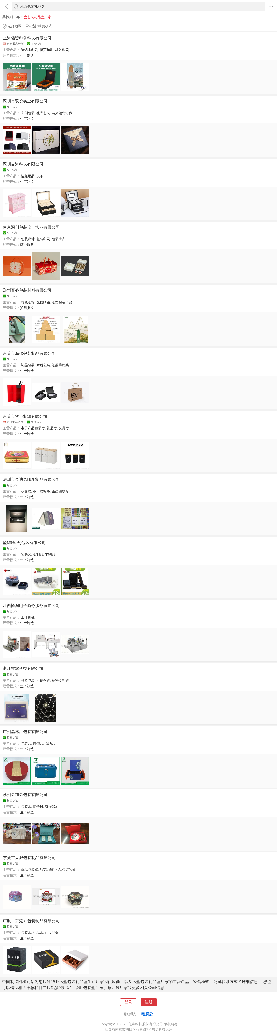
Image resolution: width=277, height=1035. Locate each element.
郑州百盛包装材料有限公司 (27, 290)
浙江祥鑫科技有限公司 (23, 668)
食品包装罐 (29, 869)
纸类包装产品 (62, 302)
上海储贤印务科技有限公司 (27, 38)
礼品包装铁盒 (65, 869)
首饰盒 (38, 743)
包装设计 (28, 239)
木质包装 (43, 365)
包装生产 (58, 239)
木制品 (50, 554)
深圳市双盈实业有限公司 (25, 101)
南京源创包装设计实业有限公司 (31, 227)
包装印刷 (43, 239)
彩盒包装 (28, 680)
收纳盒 (50, 743)
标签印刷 (62, 49)
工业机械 (28, 617)
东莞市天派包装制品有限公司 (29, 857)
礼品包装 (43, 113)
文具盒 (64, 428)
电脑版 (147, 1013)
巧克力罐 (47, 869)
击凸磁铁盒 (60, 491)
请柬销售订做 (62, 113)
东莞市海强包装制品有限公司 (29, 353)
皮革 (39, 176)
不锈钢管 (43, 680)
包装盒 (26, 554)
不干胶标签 (41, 491)
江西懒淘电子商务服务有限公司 (31, 605)
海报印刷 (52, 806)
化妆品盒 (52, 932)
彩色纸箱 (28, 302)
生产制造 (27, 55)
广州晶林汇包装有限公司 (25, 731)
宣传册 (38, 806)
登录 (128, 1001)
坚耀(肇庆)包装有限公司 (24, 542)
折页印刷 (47, 49)
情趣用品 (28, 176)
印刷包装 (28, 113)
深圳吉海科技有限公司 (23, 164)
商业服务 (27, 244)
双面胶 (26, 491)
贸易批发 (27, 307)
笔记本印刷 (29, 49)
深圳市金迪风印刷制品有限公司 (31, 479)
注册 (148, 1001)
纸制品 (38, 554)
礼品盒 (52, 428)
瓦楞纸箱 (43, 302)
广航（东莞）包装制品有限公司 (31, 920)
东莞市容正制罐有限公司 (25, 416)
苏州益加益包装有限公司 (25, 794)
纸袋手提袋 (60, 365)
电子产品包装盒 (33, 428)
